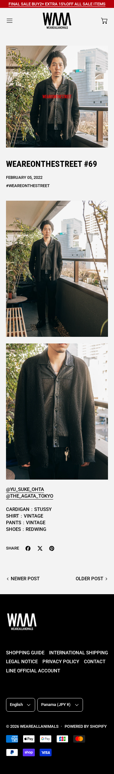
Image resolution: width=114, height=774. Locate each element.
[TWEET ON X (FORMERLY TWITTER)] (40, 548)
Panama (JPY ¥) (56, 704)
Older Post (89, 579)
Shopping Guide (25, 653)
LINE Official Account (33, 671)
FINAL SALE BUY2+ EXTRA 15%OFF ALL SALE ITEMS (57, 4)
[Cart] (104, 20)
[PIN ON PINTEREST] (52, 548)
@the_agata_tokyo (29, 496)
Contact (94, 661)
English (16, 704)
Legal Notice (22, 661)
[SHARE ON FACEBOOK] (28, 548)
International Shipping (78, 653)
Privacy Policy (60, 661)
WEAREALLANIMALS (39, 726)
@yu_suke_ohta (25, 489)
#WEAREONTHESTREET (28, 185)
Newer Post (25, 579)
